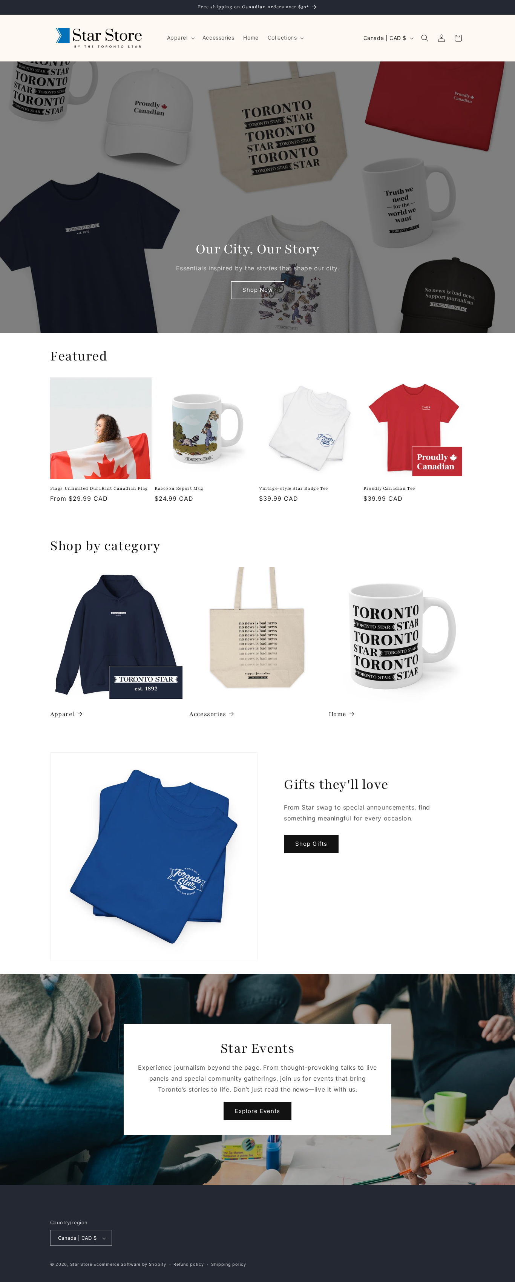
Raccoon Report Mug (179, 488)
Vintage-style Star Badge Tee (293, 488)
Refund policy (188, 1264)
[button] (180, 38)
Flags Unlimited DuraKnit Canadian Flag (99, 488)
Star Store (81, 1264)
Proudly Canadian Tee (389, 488)
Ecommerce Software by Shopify (129, 1264)
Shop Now (257, 290)
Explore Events (257, 1111)
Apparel (62, 714)
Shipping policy (228, 1264)
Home (337, 714)
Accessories (207, 714)
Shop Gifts (311, 843)
